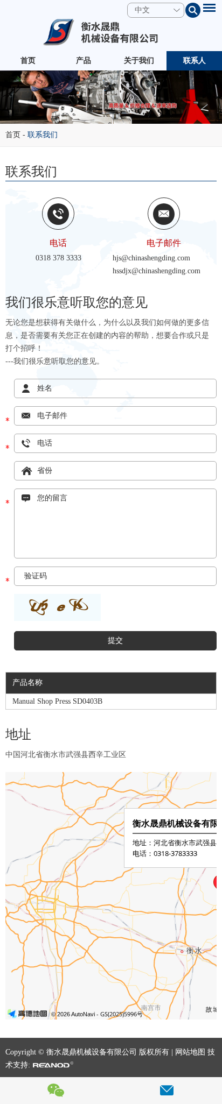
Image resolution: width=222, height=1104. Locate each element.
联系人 (194, 60)
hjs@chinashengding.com (151, 258)
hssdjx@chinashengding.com (156, 271)
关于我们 (139, 60)
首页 (28, 60)
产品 (83, 60)
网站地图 (190, 1052)
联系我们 (42, 135)
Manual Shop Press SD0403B (57, 701)
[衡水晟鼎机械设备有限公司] (110, 32)
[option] (111, 97)
